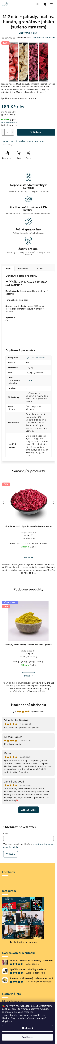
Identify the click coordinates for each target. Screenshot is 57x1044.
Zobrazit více (28, 810)
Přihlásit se (10, 854)
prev (3, 502)
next (53, 502)
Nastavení (27, 1028)
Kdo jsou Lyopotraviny (12, 1001)
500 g (35, 543)
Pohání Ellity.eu (8, 145)
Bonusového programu (33, 141)
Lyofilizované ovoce (35, 358)
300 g (24, 662)
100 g (19, 543)
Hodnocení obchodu (28, 704)
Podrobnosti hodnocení (44, 37)
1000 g (43, 543)
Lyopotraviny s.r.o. (28, 33)
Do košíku (37, 132)
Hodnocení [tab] (23, 268)
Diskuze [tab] (39, 268)
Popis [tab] (8, 268)
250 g (27, 543)
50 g (28, 388)
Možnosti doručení (10, 122)
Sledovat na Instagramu (25, 942)
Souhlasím (27, 1037)
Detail (27, 557)
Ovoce (29, 380)
